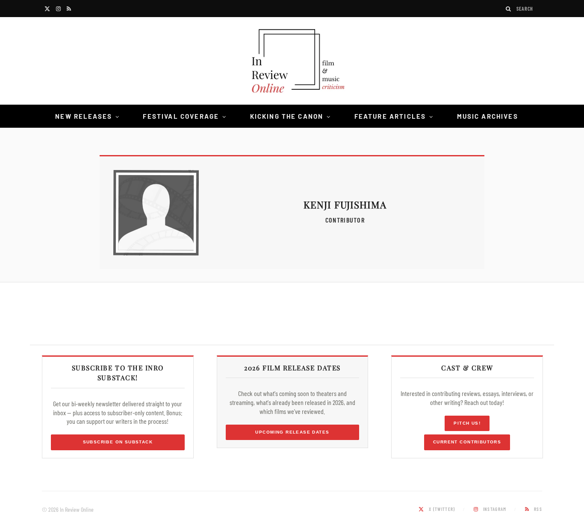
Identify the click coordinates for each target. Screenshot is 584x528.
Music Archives (487, 116)
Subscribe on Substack (118, 442)
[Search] (509, 9)
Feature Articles (390, 116)
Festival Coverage (181, 116)
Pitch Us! (467, 423)
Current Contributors (467, 442)
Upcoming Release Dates (292, 432)
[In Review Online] (292, 62)
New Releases (83, 116)
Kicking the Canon (287, 116)
